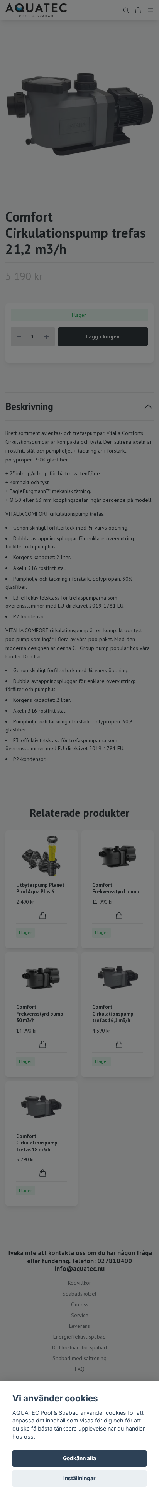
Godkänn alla (79, 1458)
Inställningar (79, 1478)
